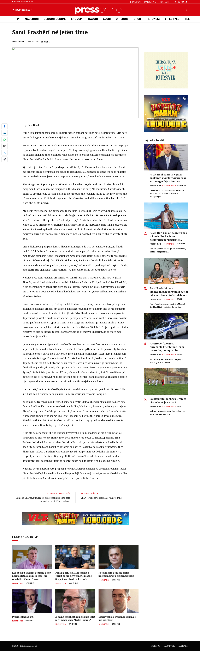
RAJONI (93, 18)
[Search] (186, 10)
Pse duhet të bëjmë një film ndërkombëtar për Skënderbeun (116, 574)
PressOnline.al (30, 646)
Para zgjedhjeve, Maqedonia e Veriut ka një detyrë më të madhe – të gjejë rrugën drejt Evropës (74, 576)
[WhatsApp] (4, 139)
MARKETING (150, 1)
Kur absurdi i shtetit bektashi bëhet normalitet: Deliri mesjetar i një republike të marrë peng (31, 576)
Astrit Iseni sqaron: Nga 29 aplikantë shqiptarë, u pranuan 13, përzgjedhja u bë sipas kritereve (168, 178)
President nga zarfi (23, 616)
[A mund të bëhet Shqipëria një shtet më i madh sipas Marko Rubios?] (75, 601)
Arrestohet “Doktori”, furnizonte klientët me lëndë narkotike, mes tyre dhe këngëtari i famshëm (167, 347)
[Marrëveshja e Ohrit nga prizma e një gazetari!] (119, 601)
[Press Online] (100, 10)
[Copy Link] (4, 159)
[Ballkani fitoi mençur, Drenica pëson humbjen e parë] (166, 381)
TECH (188, 18)
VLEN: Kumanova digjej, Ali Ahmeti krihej (101, 497)
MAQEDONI (32, 18)
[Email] (4, 146)
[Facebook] (4, 126)
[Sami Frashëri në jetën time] (75, 82)
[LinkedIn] (4, 133)
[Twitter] (4, 152)
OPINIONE (122, 18)
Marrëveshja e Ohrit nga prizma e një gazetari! (117, 618)
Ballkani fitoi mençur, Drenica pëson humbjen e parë (168, 400)
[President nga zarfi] (32, 601)
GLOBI (107, 18)
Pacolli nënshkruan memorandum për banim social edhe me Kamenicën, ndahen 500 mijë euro (169, 292)
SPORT (138, 18)
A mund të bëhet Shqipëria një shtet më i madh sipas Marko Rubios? (75, 618)
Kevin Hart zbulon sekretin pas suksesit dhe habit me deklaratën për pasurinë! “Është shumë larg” (168, 236)
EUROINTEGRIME (55, 18)
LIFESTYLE (172, 18)
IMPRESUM (135, 1)
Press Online (18, 42)
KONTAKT (165, 1)
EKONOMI (77, 18)
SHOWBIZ (154, 18)
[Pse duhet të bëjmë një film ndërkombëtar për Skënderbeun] (119, 557)
